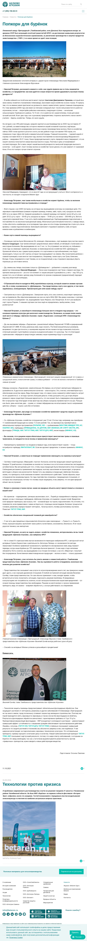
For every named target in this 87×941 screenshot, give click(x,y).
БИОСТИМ (63, 425)
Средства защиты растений (29, 901)
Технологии (7, 896)
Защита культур (49, 896)
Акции (5, 892)
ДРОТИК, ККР (45, 428)
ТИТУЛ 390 (23, 726)
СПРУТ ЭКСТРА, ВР (70, 428)
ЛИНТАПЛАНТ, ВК (28, 447)
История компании (9, 886)
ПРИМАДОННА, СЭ (31, 428)
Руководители (7, 889)
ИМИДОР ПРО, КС (75, 425)
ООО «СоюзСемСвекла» (31, 882)
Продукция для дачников (48, 891)
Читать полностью (12, 858)
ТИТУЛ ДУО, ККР (46, 430)
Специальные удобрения (48, 883)
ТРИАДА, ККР (18, 430)
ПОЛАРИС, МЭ (39, 425)
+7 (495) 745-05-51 (10, 11)
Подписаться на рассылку (71, 872)
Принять (75, 932)
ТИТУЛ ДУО (33, 726)
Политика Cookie (15, 938)
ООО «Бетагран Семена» (11, 904)
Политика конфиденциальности (10, 900)
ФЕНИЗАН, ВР (56, 428)
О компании (7, 882)
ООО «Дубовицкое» (29, 891)
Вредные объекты (49, 899)
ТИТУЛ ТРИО (44, 726)
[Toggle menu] (83, 11)
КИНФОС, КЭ (71, 430)
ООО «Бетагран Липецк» (31, 894)
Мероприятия (48, 902)
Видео (66, 894)
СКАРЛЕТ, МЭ (8, 428)
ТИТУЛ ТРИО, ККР (31, 430)
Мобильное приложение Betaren (72, 890)
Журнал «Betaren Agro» (72, 886)
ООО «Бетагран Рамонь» (28, 886)
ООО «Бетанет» (28, 897)
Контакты (67, 897)
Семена (45, 887)
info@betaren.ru (10, 910)
